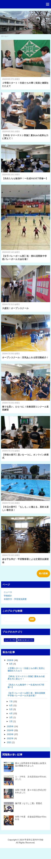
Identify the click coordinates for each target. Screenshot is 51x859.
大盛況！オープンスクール (15, 308)
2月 (11, 721)
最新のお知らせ (24, 640)
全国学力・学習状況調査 (15, 599)
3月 (11, 717)
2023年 (10, 734)
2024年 (10, 730)
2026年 (10, 660)
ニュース (8, 592)
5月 (11, 709)
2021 (9, 742)
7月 (11, 701)
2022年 (10, 738)
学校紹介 (8, 595)
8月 (11, 664)
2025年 (10, 726)
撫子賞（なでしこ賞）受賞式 (28, 803)
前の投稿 (43, 573)
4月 (11, 713)
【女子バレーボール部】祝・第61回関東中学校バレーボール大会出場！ (26, 694)
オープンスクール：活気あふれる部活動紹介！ (25, 357)
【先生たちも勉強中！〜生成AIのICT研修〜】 (25, 178)
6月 (11, 705)
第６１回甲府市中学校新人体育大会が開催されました (30, 764)
